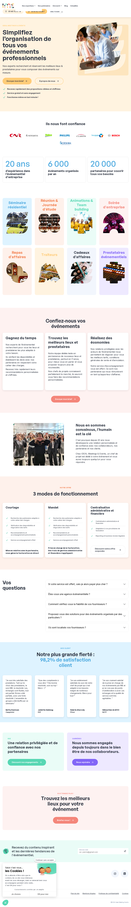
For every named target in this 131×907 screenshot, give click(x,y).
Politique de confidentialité (109, 893)
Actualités (74, 6)
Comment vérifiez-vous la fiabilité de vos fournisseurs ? (77, 604)
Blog (66, 6)
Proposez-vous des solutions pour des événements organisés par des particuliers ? (85, 616)
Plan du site (75, 893)
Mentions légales (89, 893)
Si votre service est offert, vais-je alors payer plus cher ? (77, 584)
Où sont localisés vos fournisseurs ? (67, 627)
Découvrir (56, 6)
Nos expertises (28, 6)
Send (125, 851)
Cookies (125, 893)
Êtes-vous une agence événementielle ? (69, 594)
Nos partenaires (44, 6)
